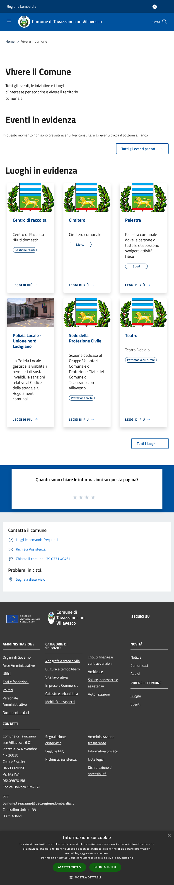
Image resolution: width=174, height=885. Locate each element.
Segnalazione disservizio (55, 740)
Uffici (7, 673)
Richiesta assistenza (61, 759)
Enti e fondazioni (16, 681)
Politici (8, 690)
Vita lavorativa (56, 677)
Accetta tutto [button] (69, 867)
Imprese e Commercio (61, 685)
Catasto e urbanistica (61, 693)
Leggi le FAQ (54, 751)
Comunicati (139, 665)
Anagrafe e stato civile (62, 661)
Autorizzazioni (99, 694)
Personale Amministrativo (15, 701)
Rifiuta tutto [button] (105, 867)
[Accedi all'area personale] (154, 6)
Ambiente (95, 671)
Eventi (135, 704)
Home (9, 41)
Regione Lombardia (21, 6)
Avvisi (135, 673)
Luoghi (135, 696)
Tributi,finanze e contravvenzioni (100, 660)
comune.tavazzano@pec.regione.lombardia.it (38, 803)
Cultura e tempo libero (62, 669)
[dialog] (87, 858)
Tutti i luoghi (147, 443)
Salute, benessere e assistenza (103, 683)
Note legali (96, 759)
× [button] (169, 835)
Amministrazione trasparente (101, 740)
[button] (87, 877)
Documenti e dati (16, 712)
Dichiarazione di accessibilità (100, 770)
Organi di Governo (17, 657)
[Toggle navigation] (9, 21)
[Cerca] (164, 21)
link (130, 858)
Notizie (135, 657)
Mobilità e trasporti (60, 701)
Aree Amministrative (19, 665)
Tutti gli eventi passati (139, 148)
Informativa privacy (103, 751)
